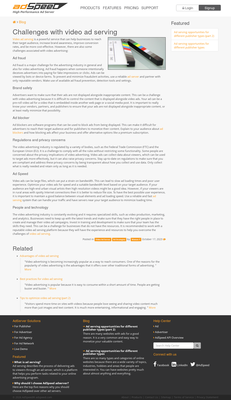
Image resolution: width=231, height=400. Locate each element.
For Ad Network (24, 343)
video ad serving (40, 233)
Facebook (162, 365)
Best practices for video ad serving (41, 279)
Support (149, 7)
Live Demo (21, 349)
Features (112, 7)
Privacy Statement (207, 397)
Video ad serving (23, 39)
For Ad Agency (23, 337)
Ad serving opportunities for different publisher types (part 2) (194, 34)
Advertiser (161, 332)
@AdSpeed (202, 365)
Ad (156, 326)
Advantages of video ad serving (39, 256)
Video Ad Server (103, 239)
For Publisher (22, 326)
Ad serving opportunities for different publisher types (191, 45)
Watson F (136, 239)
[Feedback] (164, 239)
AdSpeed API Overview (169, 337)
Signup (210, 7)
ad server (133, 76)
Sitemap (166, 397)
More (28, 269)
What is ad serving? (27, 362)
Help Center (162, 320)
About (125, 397)
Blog (22, 21)
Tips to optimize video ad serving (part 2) (45, 298)
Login (189, 7)
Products (90, 7)
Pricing (131, 7)
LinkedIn (182, 365)
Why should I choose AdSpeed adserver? (41, 383)
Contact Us (151, 397)
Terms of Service (184, 397)
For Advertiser (23, 332)
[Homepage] (14, 21)
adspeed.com (44, 397)
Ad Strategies (119, 239)
